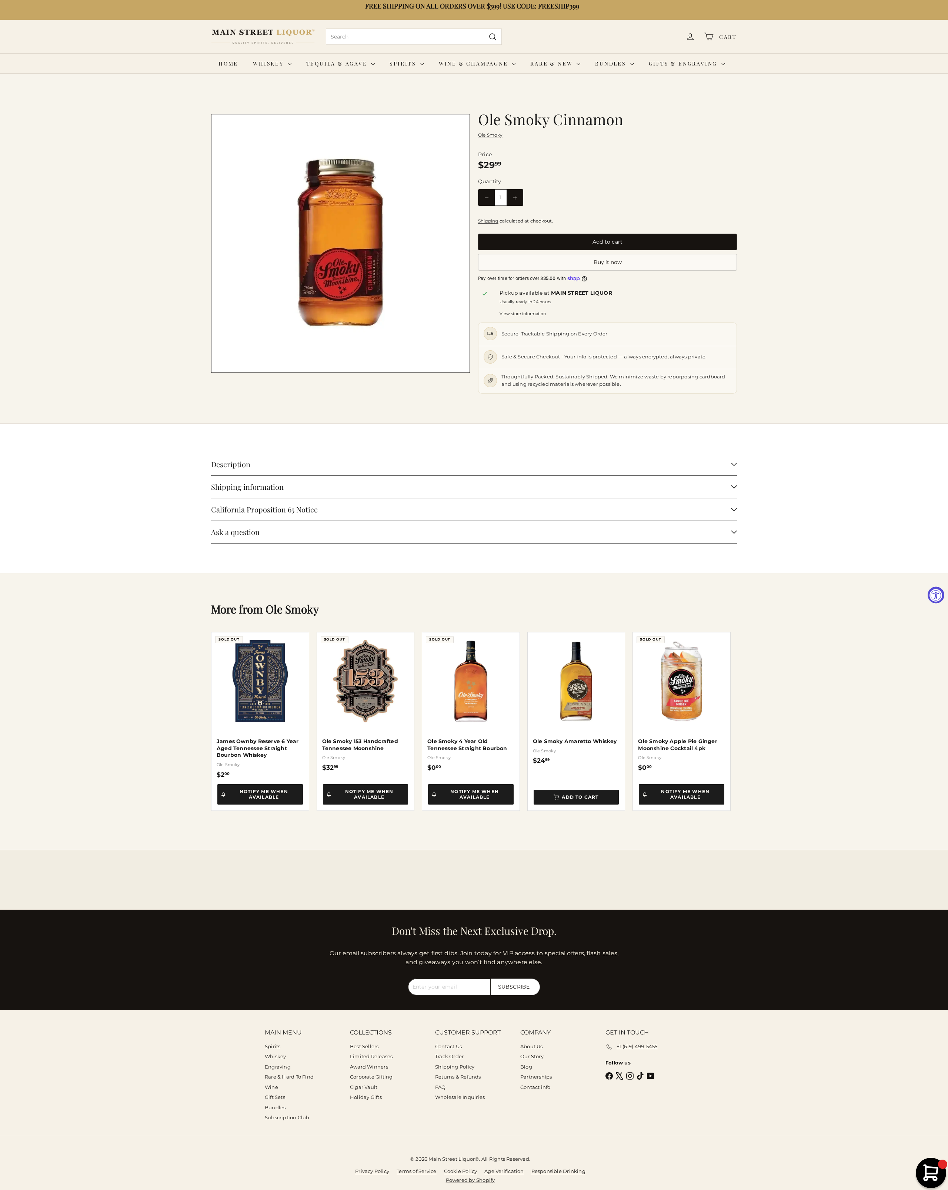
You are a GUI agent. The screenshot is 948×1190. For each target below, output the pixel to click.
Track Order (449, 1056)
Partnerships (536, 1077)
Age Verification (504, 1171)
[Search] (493, 37)
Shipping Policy (454, 1067)
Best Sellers (364, 1046)
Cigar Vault (363, 1087)
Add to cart (580, 797)
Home (228, 63)
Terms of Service (416, 1171)
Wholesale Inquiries (460, 1097)
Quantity (489, 181)
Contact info (535, 1087)
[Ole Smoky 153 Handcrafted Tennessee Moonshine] (365, 701)
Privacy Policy (372, 1171)
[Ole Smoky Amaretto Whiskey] (576, 698)
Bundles (611, 63)
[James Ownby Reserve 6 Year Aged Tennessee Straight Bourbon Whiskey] (260, 705)
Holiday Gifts (366, 1097)
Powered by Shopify (470, 1180)
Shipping (488, 221)
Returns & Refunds (458, 1077)
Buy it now (608, 262)
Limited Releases (371, 1056)
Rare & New (552, 63)
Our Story (532, 1056)
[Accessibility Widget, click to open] (936, 595)
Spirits (404, 63)
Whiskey (269, 63)
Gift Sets (275, 1097)
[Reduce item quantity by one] (486, 197)
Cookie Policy (460, 1171)
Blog (526, 1067)
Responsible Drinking (558, 1171)
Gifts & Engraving (684, 63)
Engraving (278, 1067)
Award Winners (369, 1067)
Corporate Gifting (371, 1077)
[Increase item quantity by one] (515, 197)
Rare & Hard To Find (289, 1077)
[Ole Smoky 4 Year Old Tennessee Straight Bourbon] (471, 701)
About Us (531, 1046)
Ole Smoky (292, 609)
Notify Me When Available (264, 794)
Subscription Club (287, 1117)
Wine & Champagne (474, 63)
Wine (271, 1087)
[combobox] (414, 37)
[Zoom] (340, 243)
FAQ (440, 1087)
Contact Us (448, 1046)
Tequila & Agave (338, 63)
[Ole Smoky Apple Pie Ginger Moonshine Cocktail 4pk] (681, 701)
